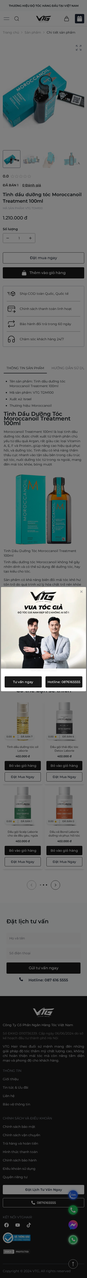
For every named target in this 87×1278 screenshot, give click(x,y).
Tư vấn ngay (23, 682)
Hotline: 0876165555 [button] (64, 682)
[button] (81, 591)
